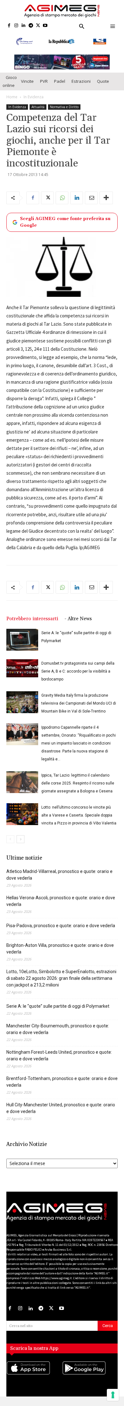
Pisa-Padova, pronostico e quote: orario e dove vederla (60, 925)
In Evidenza (34, 97)
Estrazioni (81, 81)
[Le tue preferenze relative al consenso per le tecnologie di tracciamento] (113, 1395)
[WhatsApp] (62, 198)
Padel (59, 81)
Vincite (27, 81)
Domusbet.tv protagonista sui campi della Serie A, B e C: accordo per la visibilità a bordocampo (77, 671)
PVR (44, 81)
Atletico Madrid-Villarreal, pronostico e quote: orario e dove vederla (59, 875)
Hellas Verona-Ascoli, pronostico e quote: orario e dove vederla (60, 901)
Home (11, 97)
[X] (38, 26)
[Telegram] (30, 26)
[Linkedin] (23, 26)
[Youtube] (45, 26)
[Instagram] (16, 26)
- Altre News (78, 619)
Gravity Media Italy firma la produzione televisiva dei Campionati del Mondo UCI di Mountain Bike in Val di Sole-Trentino (78, 703)
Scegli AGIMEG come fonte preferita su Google (65, 222)
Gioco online (10, 81)
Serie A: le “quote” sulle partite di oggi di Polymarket (57, 1006)
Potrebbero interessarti (32, 619)
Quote (103, 81)
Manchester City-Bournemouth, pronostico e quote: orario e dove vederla (57, 1029)
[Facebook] (9, 26)
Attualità (38, 107)
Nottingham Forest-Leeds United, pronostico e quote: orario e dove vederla (59, 1055)
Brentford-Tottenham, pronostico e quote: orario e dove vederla (62, 1082)
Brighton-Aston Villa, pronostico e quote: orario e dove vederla (60, 948)
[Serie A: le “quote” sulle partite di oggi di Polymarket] (22, 640)
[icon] (34, 1374)
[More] (106, 198)
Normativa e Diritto (64, 107)
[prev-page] (10, 839)
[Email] (91, 198)
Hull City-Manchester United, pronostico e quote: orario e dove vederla (60, 1108)
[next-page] (20, 839)
